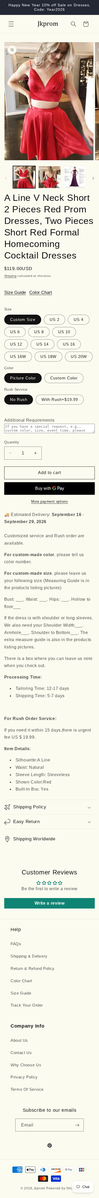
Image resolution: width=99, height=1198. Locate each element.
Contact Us (21, 1053)
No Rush (18, 399)
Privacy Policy (24, 1077)
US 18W (48, 356)
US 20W (79, 356)
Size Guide (15, 292)
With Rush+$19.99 (59, 399)
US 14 (42, 344)
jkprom (39, 1188)
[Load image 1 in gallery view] (24, 177)
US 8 (39, 332)
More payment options (49, 501)
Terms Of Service (27, 1089)
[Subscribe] (77, 1125)
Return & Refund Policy (33, 968)
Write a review (50, 903)
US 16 (69, 344)
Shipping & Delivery (29, 956)
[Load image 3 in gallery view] (74, 177)
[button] (11, 24)
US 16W (18, 356)
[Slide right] (93, 178)
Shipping (10, 275)
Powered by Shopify (62, 1188)
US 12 (16, 344)
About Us (19, 1040)
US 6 (15, 332)
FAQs (16, 944)
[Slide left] (6, 178)
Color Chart (40, 292)
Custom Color (64, 378)
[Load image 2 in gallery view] (49, 177)
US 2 (54, 320)
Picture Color (23, 378)
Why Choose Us (26, 1065)
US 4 (78, 320)
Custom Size (23, 320)
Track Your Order (27, 1005)
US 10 (64, 332)
